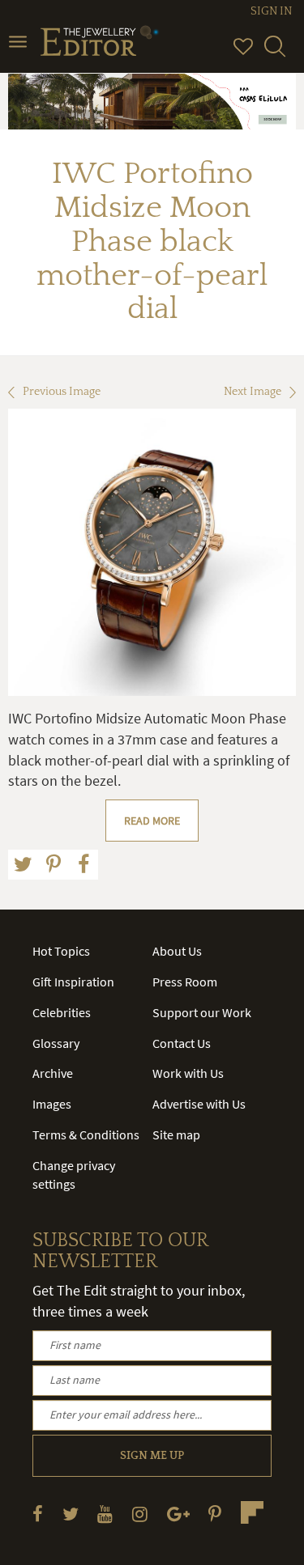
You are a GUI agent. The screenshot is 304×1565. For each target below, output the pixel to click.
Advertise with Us (199, 1104)
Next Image (252, 391)
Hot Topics (61, 951)
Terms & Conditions (85, 1134)
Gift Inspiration (73, 981)
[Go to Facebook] (37, 1513)
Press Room (184, 981)
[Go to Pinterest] (214, 1513)
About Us (177, 951)
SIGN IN (271, 11)
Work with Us (188, 1073)
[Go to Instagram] (140, 1513)
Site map (176, 1134)
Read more (152, 820)
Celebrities (61, 1012)
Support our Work (201, 1012)
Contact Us (181, 1043)
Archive (52, 1073)
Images (51, 1104)
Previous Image (62, 391)
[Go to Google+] (178, 1513)
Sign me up (152, 1455)
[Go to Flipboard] (252, 1512)
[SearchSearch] (275, 53)
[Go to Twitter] (70, 1513)
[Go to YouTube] (105, 1513)
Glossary (55, 1043)
